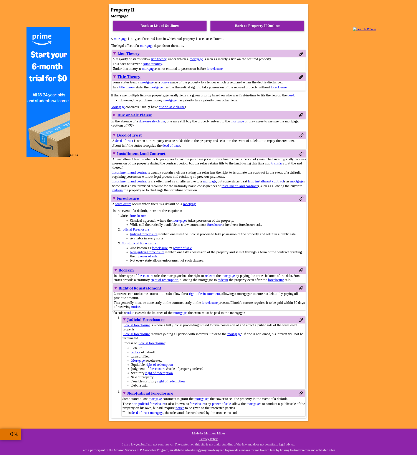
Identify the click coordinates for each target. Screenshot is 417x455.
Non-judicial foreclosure (147, 252)
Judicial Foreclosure (135, 229)
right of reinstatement (204, 294)
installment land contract (240, 186)
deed (291, 95)
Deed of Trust (129, 135)
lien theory (158, 59)
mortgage (120, 39)
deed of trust (124, 141)
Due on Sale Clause (134, 115)
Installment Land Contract (141, 153)
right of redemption (164, 280)
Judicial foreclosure (143, 234)
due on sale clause (172, 107)
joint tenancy (152, 64)
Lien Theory (128, 53)
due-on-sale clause (152, 121)
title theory (127, 87)
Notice (135, 352)
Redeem (126, 270)
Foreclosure (128, 198)
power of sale (182, 248)
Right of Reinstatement (140, 288)
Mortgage (118, 107)
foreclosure (215, 69)
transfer (277, 163)
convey (166, 82)
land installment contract (266, 181)
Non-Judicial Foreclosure (138, 243)
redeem (117, 190)
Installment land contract (130, 172)
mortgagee (201, 399)
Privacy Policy (208, 439)
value (130, 313)
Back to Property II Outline (257, 26)
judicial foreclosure (151, 343)
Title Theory (128, 76)
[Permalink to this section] (301, 53)
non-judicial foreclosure (148, 404)
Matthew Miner (214, 433)
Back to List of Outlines (160, 26)
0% (14, 434)
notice (135, 307)
